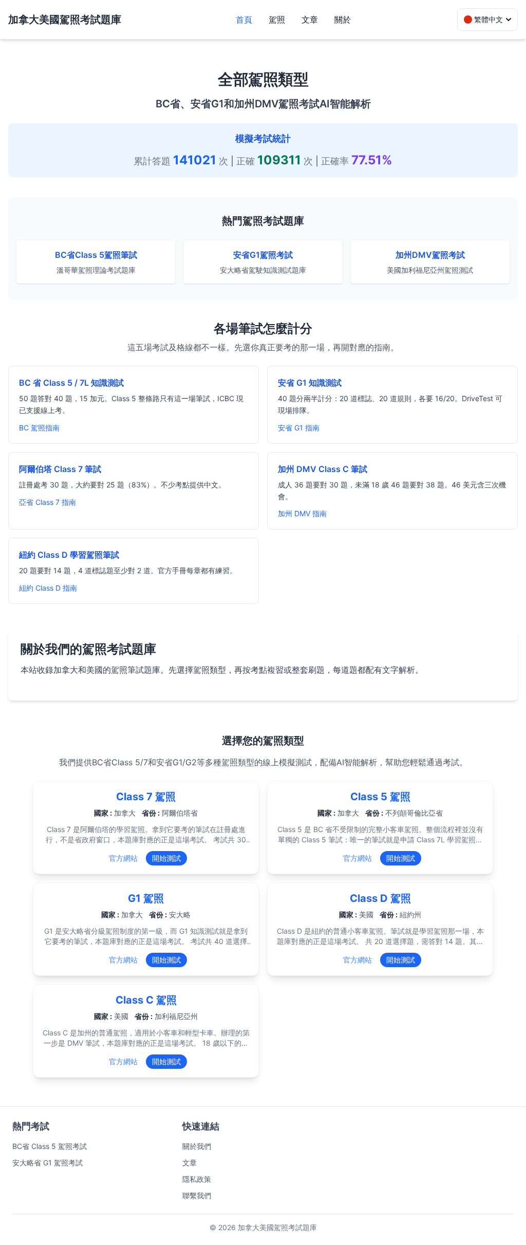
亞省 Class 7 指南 (47, 502)
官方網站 (123, 858)
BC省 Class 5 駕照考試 (49, 1146)
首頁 (244, 19)
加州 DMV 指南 (302, 513)
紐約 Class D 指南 (48, 587)
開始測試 (166, 858)
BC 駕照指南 (39, 427)
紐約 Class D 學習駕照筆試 (69, 555)
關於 (342, 19)
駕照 (277, 19)
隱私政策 (196, 1179)
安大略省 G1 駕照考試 (47, 1162)
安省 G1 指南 (299, 427)
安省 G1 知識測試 (310, 383)
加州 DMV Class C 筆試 (322, 469)
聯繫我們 (196, 1195)
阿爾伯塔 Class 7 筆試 (60, 469)
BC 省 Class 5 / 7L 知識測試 (71, 383)
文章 (310, 19)
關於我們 (196, 1146)
